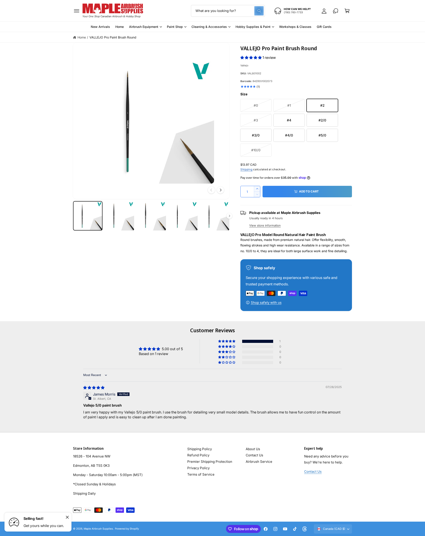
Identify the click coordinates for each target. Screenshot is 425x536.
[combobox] (228, 11)
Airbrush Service (259, 461)
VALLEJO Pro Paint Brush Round (112, 37)
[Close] (67, 517)
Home (81, 37)
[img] (93, 387)
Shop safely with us (266, 302)
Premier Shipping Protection (209, 461)
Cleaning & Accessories (209, 27)
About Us (253, 449)
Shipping (246, 169)
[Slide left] (211, 190)
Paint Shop (175, 27)
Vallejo (244, 65)
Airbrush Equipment (143, 27)
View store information (265, 225)
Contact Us (254, 455)
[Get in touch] (335, 11)
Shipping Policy (199, 449)
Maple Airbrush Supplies (98, 528)
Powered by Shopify (127, 528)
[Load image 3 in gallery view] (151, 216)
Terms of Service (200, 474)
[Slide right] (220, 190)
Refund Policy (198, 455)
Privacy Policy (198, 468)
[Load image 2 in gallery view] (119, 216)
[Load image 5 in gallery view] (214, 216)
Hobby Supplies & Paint (253, 27)
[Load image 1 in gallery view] (87, 216)
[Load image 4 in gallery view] (183, 216)
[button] (76, 11)
